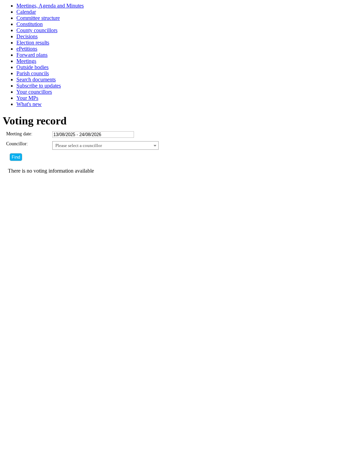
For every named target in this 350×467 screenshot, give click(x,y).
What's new (29, 104)
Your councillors (34, 92)
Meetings (26, 61)
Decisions (27, 36)
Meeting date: (19, 133)
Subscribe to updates (38, 86)
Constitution (29, 24)
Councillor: (17, 143)
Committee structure (38, 18)
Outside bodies (32, 67)
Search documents (36, 79)
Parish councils (32, 73)
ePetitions (26, 49)
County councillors (36, 30)
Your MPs (27, 98)
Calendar (26, 12)
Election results (32, 42)
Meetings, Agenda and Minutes (50, 6)
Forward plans (32, 55)
